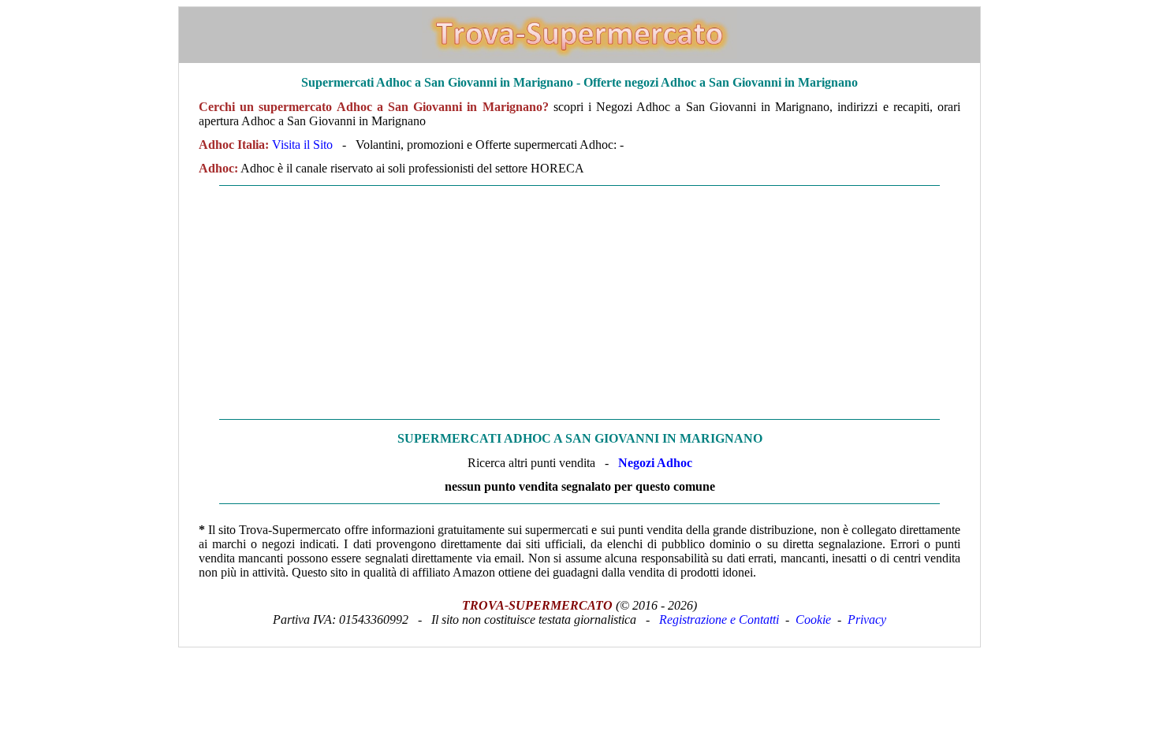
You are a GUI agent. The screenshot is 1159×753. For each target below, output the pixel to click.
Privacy (867, 619)
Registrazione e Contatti (719, 619)
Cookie (813, 619)
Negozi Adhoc (655, 462)
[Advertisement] (579, 302)
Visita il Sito (302, 144)
